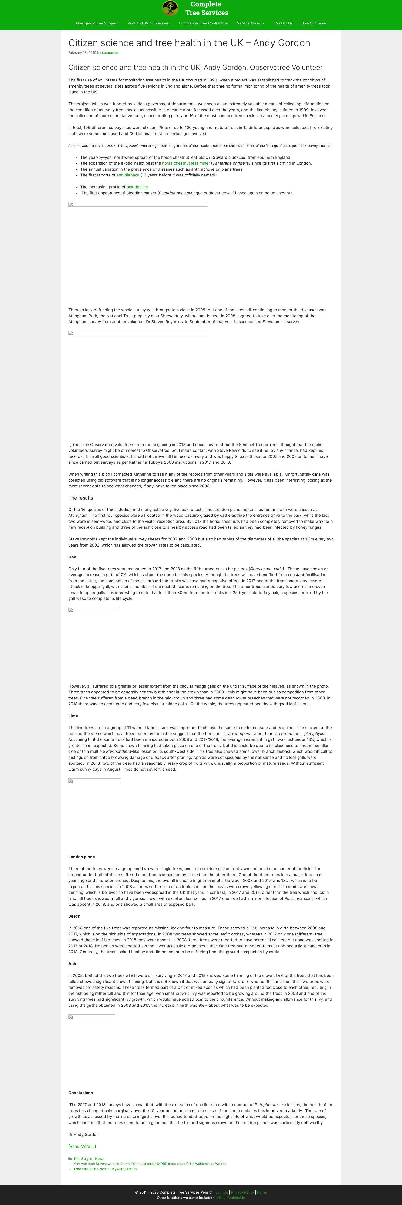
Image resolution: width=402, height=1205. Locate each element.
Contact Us (284, 23)
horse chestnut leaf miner (186, 163)
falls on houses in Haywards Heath (105, 1169)
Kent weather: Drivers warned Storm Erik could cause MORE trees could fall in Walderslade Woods (150, 1164)
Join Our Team (314, 23)
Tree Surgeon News (89, 1159)
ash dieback (128, 175)
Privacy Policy (242, 1192)
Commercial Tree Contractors (203, 23)
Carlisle (219, 1197)
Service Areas (248, 23)
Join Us (222, 1192)
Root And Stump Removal (149, 23)
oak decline (137, 187)
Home (262, 1192)
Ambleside (236, 1197)
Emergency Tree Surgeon (97, 23)
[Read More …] (82, 1146)
